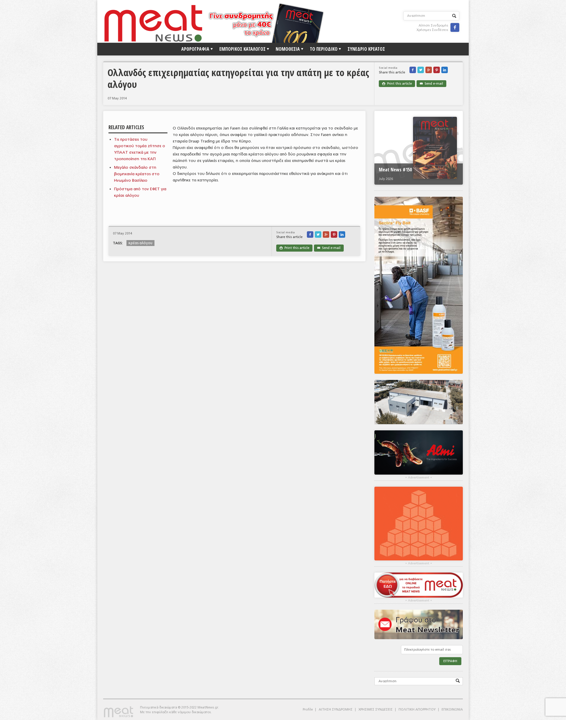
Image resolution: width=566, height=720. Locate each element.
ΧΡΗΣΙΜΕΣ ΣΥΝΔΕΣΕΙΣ (375, 709)
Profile (308, 709)
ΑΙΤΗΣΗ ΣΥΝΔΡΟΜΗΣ (336, 709)
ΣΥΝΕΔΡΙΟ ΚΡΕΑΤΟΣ (366, 49)
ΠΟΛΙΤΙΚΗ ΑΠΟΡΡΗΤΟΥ (417, 709)
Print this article (397, 84)
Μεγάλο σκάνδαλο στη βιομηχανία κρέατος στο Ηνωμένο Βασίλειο (136, 174)
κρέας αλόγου (140, 243)
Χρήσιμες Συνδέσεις (432, 30)
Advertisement (418, 477)
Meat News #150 (395, 169)
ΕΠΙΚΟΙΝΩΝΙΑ (452, 709)
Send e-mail (431, 84)
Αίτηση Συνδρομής (433, 25)
